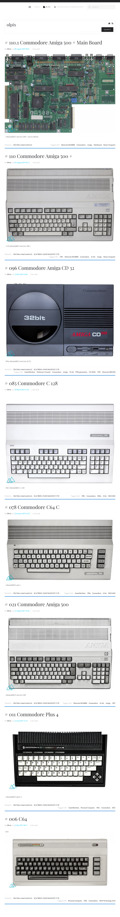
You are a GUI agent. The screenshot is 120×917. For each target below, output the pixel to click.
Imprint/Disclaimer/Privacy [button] (70, 7)
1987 (113, 703)
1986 (88, 593)
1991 (61, 257)
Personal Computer (87, 808)
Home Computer (109, 145)
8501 (113, 808)
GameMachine (29, 372)
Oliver (9, 49)
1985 (83, 496)
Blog (48, 7)
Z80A (99, 496)
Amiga (89, 145)
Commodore (81, 145)
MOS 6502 (111, 593)
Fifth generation (81, 372)
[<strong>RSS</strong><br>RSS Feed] (112, 23)
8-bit (104, 496)
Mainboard (98, 145)
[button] (30, 7)
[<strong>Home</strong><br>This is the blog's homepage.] (109, 23)
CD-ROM (92, 372)
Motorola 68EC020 (108, 372)
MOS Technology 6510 (107, 901)
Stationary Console (43, 372)
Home (37, 7)
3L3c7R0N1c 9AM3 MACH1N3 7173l (46, 254)
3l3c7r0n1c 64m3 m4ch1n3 (22, 145)
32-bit (71, 372)
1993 (98, 372)
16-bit (93, 257)
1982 (85, 901)
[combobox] (101, 7)
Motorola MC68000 (68, 145)
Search (107, 29)
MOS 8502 (111, 496)
